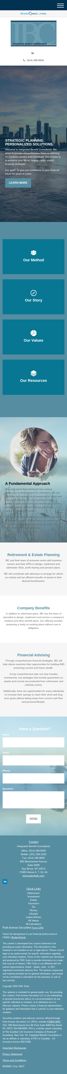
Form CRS (37, 927)
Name (6, 734)
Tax (33, 906)
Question (8, 788)
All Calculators (33, 924)
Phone (6, 770)
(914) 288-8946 (35, 60)
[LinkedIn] (33, 53)
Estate (33, 900)
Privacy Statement (12, 1054)
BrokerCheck (19, 937)
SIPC (58, 1021)
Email (6, 752)
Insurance (33, 903)
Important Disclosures (14, 1048)
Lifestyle (33, 913)
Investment (33, 896)
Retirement (33, 893)
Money (33, 910)
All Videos (33, 920)
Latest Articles (33, 917)
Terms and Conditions (14, 1060)
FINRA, (51, 1021)
